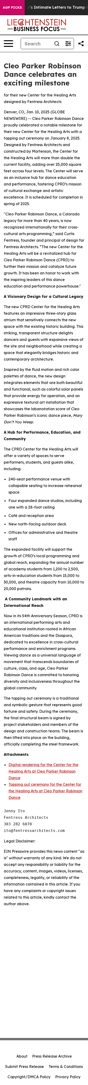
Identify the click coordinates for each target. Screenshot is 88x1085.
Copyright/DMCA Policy (29, 1076)
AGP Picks (12, 7)
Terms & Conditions (66, 1066)
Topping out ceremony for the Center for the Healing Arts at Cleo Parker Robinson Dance (45, 791)
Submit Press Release (24, 1066)
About (21, 1056)
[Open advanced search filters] (68, 43)
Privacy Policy (67, 1076)
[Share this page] (81, 43)
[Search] (56, 43)
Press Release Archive (52, 1056)
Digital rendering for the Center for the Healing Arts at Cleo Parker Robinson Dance (43, 771)
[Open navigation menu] (8, 43)
